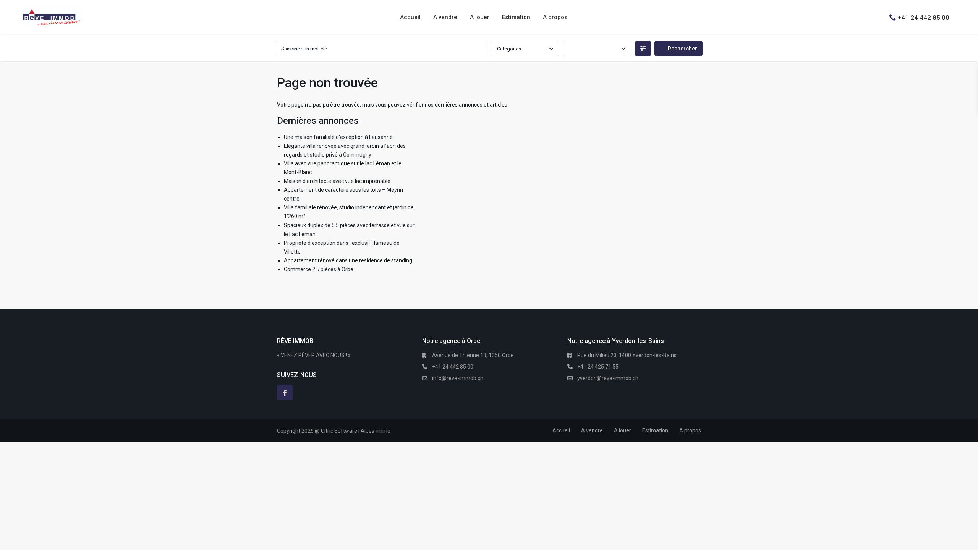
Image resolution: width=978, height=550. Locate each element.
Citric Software (339, 431)
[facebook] (285, 392)
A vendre (445, 17)
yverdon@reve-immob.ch (607, 378)
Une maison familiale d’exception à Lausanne (338, 137)
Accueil (410, 17)
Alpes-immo (375, 431)
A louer (479, 17)
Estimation (516, 17)
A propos (555, 17)
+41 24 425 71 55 (598, 367)
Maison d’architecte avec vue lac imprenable (337, 181)
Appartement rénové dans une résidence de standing (348, 260)
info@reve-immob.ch (457, 378)
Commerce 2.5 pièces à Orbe (318, 269)
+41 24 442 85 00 (923, 17)
